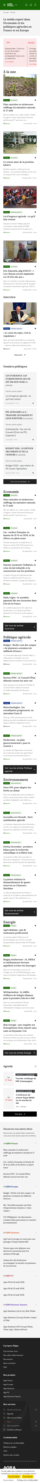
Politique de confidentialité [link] (27, 1480)
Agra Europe (8, 1384)
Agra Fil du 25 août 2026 (13, 1288)
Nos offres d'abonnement (13, 1355)
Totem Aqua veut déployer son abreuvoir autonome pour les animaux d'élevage (16, 1251)
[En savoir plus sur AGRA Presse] (36, 1143)
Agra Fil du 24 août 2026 (13, 1295)
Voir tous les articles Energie (18, 1053)
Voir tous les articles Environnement (14, 912)
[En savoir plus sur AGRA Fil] (36, 1275)
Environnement (15, 783)
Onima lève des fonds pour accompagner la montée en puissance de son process (19, 1263)
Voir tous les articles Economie (14, 627)
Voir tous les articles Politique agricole (18, 769)
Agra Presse (8, 1380)
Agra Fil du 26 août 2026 (13, 1282)
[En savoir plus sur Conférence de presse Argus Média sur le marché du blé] (33, 1091)
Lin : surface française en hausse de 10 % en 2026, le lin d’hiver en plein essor (18, 1165)
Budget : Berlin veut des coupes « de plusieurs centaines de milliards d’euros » (19, 1196)
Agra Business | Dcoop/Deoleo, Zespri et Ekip (20, 1319)
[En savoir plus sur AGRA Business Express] (36, 1304)
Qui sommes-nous (10, 1351)
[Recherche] (26, 5)
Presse (6, 100)
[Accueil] (20, 1467)
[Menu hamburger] (4, 5)
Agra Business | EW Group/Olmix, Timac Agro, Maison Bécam (18, 1328)
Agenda (10, 1414)
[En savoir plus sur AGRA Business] (36, 1232)
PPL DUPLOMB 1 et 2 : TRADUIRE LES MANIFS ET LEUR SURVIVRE (19, 415)
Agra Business (8, 1388)
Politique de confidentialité (13, 1443)
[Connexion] (35, 5)
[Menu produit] (16, 5)
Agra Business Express (12, 1396)
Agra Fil (6, 1392)
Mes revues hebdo (14, 1418)
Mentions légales (9, 1447)
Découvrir (18, 355)
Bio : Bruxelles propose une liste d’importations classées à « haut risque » (17, 1208)
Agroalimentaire (31, 1074)
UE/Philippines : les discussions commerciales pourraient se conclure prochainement (19, 1220)
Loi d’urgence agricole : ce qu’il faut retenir (18, 397)
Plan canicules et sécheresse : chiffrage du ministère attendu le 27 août (18, 1153)
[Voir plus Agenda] (35, 1066)
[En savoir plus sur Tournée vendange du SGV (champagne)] (36, 1074)
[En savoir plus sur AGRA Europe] (36, 1186)
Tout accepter (13, 1476)
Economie (14, 100)
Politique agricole (16, 212)
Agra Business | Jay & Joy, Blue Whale (19, 1311)
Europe (6, 328)
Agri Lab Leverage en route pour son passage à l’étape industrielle (19, 1240)
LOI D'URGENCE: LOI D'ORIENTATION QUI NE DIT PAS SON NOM (18, 380)
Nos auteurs (8, 1359)
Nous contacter (9, 1363)
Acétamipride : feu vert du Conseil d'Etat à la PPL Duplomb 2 (18, 432)
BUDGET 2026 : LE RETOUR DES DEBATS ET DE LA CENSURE (19, 451)
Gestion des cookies (11, 1455)
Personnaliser (8, 1480)
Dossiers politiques (14, 1430)
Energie (13, 925)
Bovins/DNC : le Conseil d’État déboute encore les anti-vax (16, 1175)
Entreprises (20, 1074)
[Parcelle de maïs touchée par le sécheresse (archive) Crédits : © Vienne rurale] (20, 85)
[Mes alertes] (31, 5)
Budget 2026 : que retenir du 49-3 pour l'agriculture (20, 467)
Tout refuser (27, 1476)
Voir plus (31, 42)
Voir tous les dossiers (18, 481)
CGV (5, 1451)
